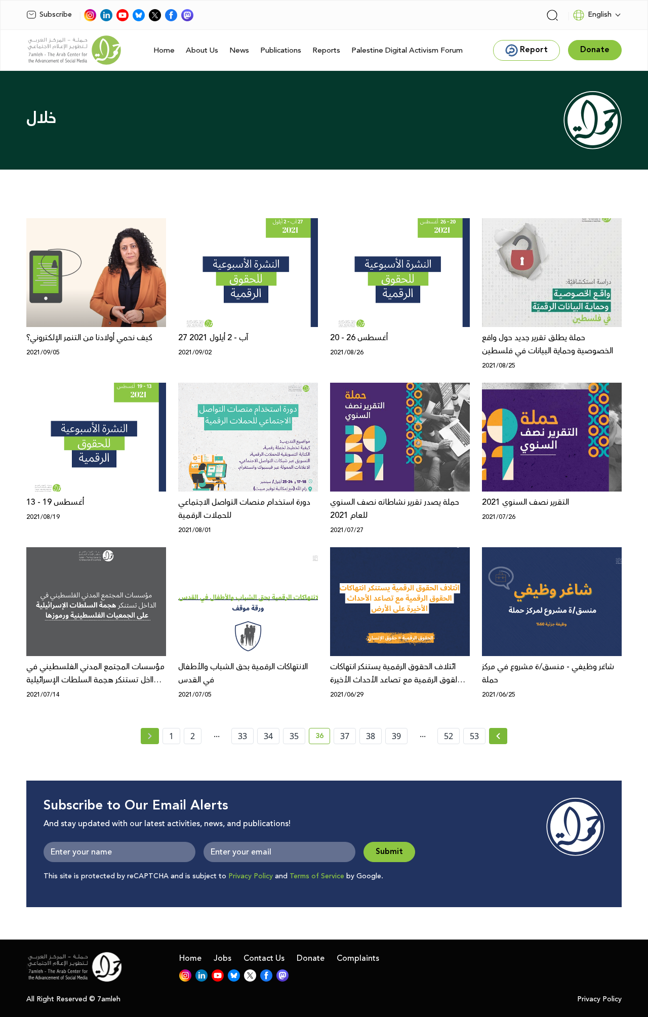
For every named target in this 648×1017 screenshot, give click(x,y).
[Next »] (498, 736)
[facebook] (171, 15)
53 (474, 736)
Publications (280, 50)
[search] (552, 15)
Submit (389, 851)
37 (344, 736)
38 (370, 736)
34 (268, 736)
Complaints (358, 958)
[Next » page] (498, 736)
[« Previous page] (150, 736)
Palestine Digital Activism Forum (407, 50)
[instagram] (90, 15)
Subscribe (55, 14)
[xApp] (155, 15)
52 (448, 736)
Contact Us (264, 958)
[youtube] (122, 15)
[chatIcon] (187, 15)
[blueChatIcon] (139, 15)
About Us (202, 50)
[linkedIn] (106, 15)
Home (164, 50)
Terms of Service (317, 876)
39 (396, 736)
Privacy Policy (250, 876)
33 (242, 736)
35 (294, 736)
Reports (326, 50)
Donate (311, 958)
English (600, 14)
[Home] (74, 50)
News (239, 50)
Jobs (222, 958)
